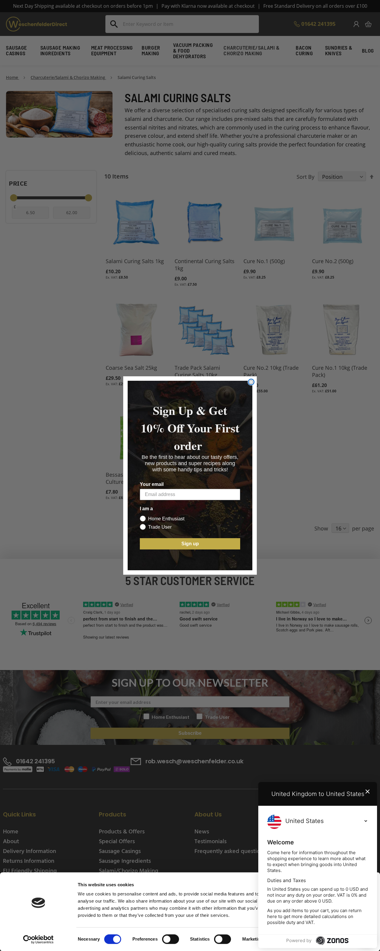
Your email (152, 484)
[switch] (170, 939)
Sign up (190, 543)
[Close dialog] (251, 382)
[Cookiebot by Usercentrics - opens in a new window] (38, 939)
